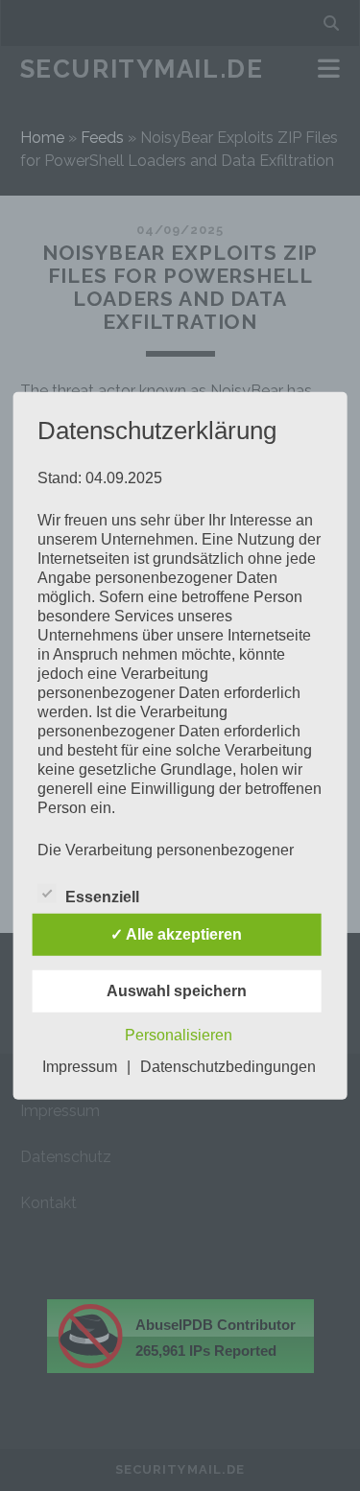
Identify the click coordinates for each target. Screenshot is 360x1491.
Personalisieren (178, 1035)
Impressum (79, 1067)
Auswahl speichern (177, 991)
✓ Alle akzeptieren (176, 934)
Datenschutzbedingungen (228, 1067)
